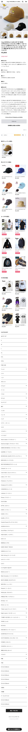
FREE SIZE (3, 365)
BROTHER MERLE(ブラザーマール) (9, 464)
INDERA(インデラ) (5, 542)
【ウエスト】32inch (5, 675)
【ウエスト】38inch (5, 700)
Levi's (2, 563)
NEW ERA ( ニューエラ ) (6, 584)
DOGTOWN (4, 501)
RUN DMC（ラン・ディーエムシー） (8, 629)
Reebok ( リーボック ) (6, 588)
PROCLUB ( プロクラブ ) (6, 592)
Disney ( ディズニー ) (6, 497)
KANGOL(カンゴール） (6, 551)
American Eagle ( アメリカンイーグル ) (10, 443)
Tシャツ (2, 369)
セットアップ (3, 402)
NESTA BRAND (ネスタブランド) (8, 580)
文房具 (2, 687)
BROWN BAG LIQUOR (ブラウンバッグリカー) (11, 456)
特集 (2, 658)
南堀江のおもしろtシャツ (6, 650)
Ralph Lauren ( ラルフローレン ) (8, 613)
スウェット (3, 385)
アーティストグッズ (5, 695)
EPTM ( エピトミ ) (5, 505)
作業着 (2, 691)
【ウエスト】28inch (5, 666)
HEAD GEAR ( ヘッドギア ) (7, 534)
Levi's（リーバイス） (5, 559)
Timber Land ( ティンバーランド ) (8, 609)
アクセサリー (4, 431)
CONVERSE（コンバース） (6, 489)
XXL (2, 356)
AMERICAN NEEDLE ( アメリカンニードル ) (10, 447)
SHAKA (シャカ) (4, 621)
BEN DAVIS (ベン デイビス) (7, 460)
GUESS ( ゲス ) (4, 514)
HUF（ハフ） (3, 538)
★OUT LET (4, 336)
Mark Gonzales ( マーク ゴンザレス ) (9, 576)
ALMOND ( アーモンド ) (6, 452)
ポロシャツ (3, 381)
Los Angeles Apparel (6, 567)
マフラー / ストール (5, 423)
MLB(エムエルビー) (5, 571)
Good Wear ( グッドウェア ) (7, 530)
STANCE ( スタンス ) (6, 642)
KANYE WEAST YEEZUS (7, 547)
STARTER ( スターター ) (6, 646)
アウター (3, 394)
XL (1, 352)
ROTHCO (3, 625)
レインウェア (3, 435)
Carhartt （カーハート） (6, 468)
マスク (2, 427)
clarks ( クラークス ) (6, 476)
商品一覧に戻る (14, 710)
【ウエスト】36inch (5, 683)
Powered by (12, 718)
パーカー (3, 390)
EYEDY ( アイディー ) (6, 509)
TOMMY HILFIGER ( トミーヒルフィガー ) (10, 617)
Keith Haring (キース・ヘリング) (8, 555)
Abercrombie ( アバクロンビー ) (8, 439)
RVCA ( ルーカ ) (5, 604)
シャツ (2, 373)
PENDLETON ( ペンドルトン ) (7, 596)
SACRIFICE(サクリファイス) (7, 633)
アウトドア (3, 654)
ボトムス (3, 398)
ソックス (3, 410)
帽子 (2, 406)
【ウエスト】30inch (5, 671)
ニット (2, 377)
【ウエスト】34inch (5, 679)
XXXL (2, 361)
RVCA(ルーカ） (4, 600)
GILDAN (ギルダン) (5, 526)
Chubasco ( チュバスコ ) (7, 480)
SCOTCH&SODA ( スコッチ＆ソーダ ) (9, 638)
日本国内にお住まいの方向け (14, 125)
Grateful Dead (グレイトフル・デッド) (9, 522)
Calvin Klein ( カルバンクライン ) (8, 472)
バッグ (2, 418)
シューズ (3, 414)
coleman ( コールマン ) (6, 493)
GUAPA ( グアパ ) (5, 518)
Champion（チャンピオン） (6, 485)
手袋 (2, 662)
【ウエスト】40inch (5, 704)
